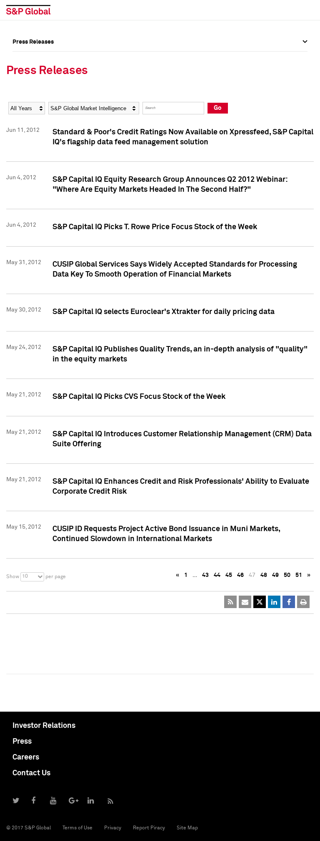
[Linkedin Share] (274, 602)
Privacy (112, 828)
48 (263, 575)
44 (217, 575)
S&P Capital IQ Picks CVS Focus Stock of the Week (138, 397)
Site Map (187, 828)
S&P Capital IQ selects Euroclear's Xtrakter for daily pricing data (163, 312)
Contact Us (31, 773)
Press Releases (33, 79)
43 (205, 575)
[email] (245, 602)
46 (240, 575)
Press (22, 741)
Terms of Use (77, 828)
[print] (303, 602)
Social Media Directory (43, 115)
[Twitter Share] (259, 602)
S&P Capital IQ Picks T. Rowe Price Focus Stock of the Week (154, 227)
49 (275, 575)
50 (287, 575)
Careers (25, 757)
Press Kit (24, 133)
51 (298, 575)
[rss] (230, 602)
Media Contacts (33, 97)
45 (228, 575)
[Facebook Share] (288, 602)
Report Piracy (149, 828)
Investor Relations (43, 726)
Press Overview (33, 60)
